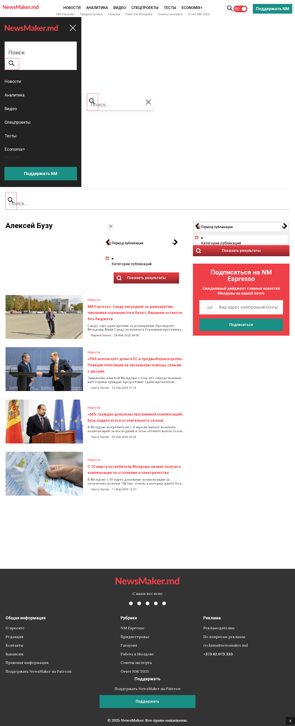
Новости (72, 8)
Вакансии (15, 654)
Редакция (15, 636)
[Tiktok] (156, 603)
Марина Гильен (101, 335)
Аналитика (97, 8)
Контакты (14, 645)
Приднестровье (91, 14)
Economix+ (192, 8)
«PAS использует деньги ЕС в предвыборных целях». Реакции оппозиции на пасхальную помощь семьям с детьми (136, 365)
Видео (119, 8)
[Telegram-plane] (164, 603)
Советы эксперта (170, 14)
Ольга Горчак (100, 387)
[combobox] (147, 204)
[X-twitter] (139, 603)
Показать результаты (241, 250)
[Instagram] (147, 603)
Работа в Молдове (139, 14)
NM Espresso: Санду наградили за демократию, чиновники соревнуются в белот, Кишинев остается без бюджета (135, 312)
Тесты (170, 8)
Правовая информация (27, 662)
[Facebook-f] (131, 603)
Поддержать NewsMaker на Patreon (38, 671)
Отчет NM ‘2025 (198, 14)
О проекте (15, 628)
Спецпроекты (144, 8)
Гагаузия (114, 14)
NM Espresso (65, 14)
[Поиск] (11, 201)
